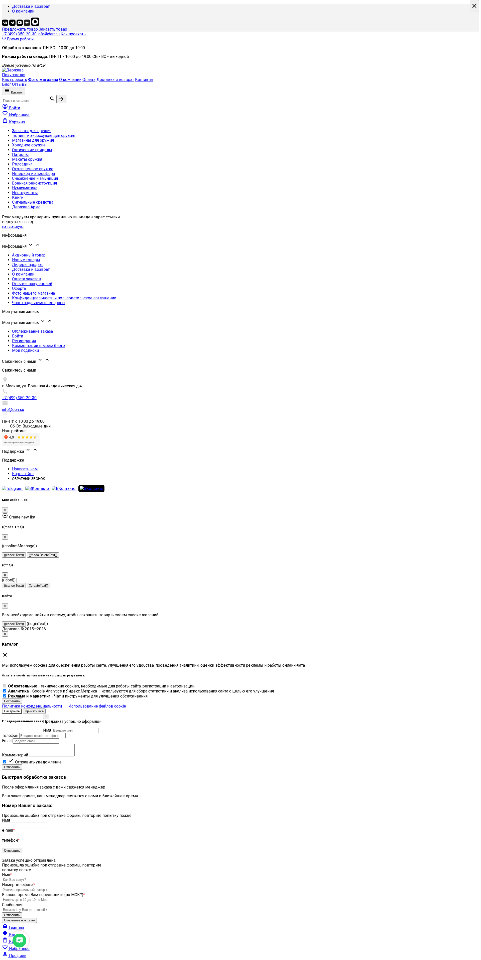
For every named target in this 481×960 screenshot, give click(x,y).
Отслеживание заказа (32, 331)
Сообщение (13, 904)
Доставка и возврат (31, 6)
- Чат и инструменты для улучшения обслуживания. (78, 696)
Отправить (12, 767)
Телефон (10, 735)
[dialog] (240, 742)
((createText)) (38, 585)
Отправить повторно (19, 920)
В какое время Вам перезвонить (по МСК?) (43, 894)
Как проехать (73, 34)
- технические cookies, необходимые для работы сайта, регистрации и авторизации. (101, 686)
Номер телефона (18, 884)
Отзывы (20, 84)
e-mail (8, 830)
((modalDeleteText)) (43, 555)
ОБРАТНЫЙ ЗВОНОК (28, 479)
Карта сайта (23, 473)
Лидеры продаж (27, 264)
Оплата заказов (26, 279)
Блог (6, 84)
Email (7, 740)
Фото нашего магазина (33, 293)
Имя (47, 730)
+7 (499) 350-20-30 (19, 34)
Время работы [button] (18, 39)
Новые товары (26, 259)
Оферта (19, 288)
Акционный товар (29, 255)
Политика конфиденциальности (32, 706)
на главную (13, 226)
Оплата (88, 79)
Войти (17, 336)
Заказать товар (53, 29)
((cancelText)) (14, 555)
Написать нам (25, 469)
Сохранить (12, 701)
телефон (11, 840)
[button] (240, 245)
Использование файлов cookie (97, 706)
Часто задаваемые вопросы (38, 302)
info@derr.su (49, 34)
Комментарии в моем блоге (38, 345)
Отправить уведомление (35, 762)
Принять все (34, 711)
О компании (23, 11)
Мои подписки (25, 350)
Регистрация (24, 340)
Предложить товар (20, 29)
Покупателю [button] (13, 74)
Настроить (12, 711)
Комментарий (15, 755)
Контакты (144, 79)
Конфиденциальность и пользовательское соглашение (64, 298)
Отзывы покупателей (32, 283)
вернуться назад (17, 221)
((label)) (9, 580)
